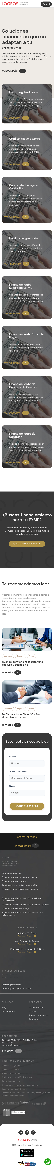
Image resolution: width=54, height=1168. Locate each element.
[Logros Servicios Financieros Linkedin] (20, 1132)
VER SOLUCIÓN (12, 118)
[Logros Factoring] (27, 639)
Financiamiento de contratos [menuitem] (15, 881)
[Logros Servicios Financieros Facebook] (27, 1132)
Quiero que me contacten (27, 544)
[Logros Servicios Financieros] (15, 3)
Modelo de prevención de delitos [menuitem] (17, 1077)
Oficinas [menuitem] (32, 1011)
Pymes (31, 656)
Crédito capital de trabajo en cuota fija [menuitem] (19, 885)
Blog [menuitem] (4, 1008)
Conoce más (10, 71)
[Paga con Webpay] (27, 1163)
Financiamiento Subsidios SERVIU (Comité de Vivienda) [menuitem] (26, 905)
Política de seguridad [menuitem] (11, 1066)
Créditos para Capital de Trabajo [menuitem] (16, 989)
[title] (27, 1141)
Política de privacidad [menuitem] (11, 1073)
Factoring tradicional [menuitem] (11, 873)
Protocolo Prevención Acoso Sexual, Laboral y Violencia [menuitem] (27, 1093)
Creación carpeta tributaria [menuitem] (14, 1089)
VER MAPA (8, 1051)
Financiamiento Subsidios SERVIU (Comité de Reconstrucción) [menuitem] (22, 900)
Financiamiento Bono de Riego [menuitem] (15, 909)
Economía (8, 656)
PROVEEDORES (23, 846)
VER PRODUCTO (12, 264)
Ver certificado (26, 936)
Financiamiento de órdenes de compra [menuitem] (19, 877)
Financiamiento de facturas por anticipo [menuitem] (20, 889)
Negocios (21, 656)
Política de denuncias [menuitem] (11, 1070)
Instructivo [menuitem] (27, 833)
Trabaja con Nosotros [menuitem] (38, 1015)
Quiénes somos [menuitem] (36, 1008)
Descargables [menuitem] (8, 1011)
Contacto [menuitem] (33, 1019)
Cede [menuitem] (24, 830)
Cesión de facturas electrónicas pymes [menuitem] (20, 1085)
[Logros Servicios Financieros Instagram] (33, 1132)
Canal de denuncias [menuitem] (11, 1081)
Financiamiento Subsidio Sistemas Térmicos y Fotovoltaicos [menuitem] (22, 914)
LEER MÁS (7, 673)
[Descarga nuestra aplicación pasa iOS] (27, 1151)
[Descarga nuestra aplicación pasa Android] (27, 1155)
